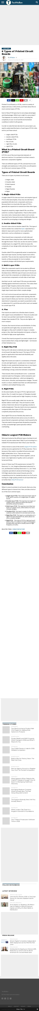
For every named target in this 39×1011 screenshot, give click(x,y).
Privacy (23, 1006)
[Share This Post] (13, 100)
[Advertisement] (19, 24)
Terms (29, 1006)
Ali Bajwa (12, 57)
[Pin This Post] (21, 100)
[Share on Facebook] (9, 100)
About (10, 1006)
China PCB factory (18, 529)
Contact (16, 1006)
